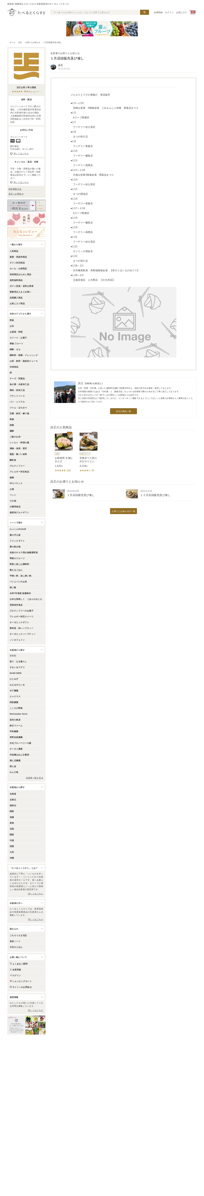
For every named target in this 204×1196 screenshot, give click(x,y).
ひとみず (14, 678)
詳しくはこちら (35, 893)
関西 (12, 834)
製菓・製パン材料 (18, 454)
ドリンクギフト (17, 540)
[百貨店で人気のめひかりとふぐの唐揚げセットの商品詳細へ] (86, 452)
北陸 (12, 828)
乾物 (12, 419)
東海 (12, 822)
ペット (13, 494)
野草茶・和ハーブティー (21, 628)
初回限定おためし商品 (20, 274)
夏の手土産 (15, 534)
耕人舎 (13, 766)
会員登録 (158, 12)
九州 (12, 851)
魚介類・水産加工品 (19, 384)
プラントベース (17, 395)
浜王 (20, 42)
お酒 (12, 488)
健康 (12, 477)
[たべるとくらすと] (26, 12)
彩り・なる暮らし (18, 661)
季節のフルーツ (17, 558)
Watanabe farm (18, 713)
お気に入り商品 (17, 303)
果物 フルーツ (16, 343)
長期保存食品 (16, 604)
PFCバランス (16, 483)
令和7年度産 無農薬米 (20, 593)
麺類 (12, 430)
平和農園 (14, 731)
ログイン (169, 12)
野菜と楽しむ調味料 (19, 563)
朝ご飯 (13, 587)
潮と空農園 (15, 760)
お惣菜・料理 (16, 331)
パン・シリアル (17, 401)
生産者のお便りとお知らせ (65, 53)
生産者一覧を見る (34, 777)
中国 (12, 840)
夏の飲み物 (15, 546)
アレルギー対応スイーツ (21, 616)
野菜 (12, 320)
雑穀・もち (15, 349)
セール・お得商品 (18, 268)
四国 (12, 846)
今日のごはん (16, 946)
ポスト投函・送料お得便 (21, 285)
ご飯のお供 (15, 436)
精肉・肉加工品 (17, 389)
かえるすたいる (17, 684)
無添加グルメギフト (19, 512)
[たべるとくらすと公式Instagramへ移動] (26, 1025)
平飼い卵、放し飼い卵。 (21, 575)
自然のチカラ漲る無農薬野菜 (24, 552)
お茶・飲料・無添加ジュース (24, 360)
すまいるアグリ (17, 667)
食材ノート (15, 941)
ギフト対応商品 (17, 262)
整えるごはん (16, 569)
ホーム (12, 42)
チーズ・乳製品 (17, 378)
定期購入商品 (16, 297)
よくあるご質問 (19, 963)
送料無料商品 (16, 280)
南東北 (13, 805)
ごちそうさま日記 (18, 935)
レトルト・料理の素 (19, 442)
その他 (13, 500)
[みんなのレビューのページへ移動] (26, 233)
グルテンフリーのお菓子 (21, 610)
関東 (12, 811)
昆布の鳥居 (15, 719)
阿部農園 (14, 702)
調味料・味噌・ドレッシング (24, 355)
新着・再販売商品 (18, 256)
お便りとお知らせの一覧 (123, 511)
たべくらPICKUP (18, 529)
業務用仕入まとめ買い (20, 291)
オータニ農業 (16, 748)
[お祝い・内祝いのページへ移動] (26, 219)
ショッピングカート (22, 981)
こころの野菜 (16, 707)
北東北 (13, 799)
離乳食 (13, 459)
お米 (12, 325)
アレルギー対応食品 (19, 471)
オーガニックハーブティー (23, 633)
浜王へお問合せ (16, 193)
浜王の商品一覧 (123, 411)
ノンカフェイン (17, 639)
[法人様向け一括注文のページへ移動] (26, 205)
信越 (12, 816)
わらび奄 (14, 771)
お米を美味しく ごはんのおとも (26, 598)
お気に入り (181, 12)
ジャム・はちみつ (18, 407)
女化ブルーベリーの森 (20, 742)
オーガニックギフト (19, 622)
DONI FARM (15, 672)
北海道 (13, 793)
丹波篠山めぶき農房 (19, 754)
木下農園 (14, 690)
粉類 (12, 424)
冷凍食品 (14, 366)
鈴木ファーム (16, 725)
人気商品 (14, 250)
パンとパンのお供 (18, 581)
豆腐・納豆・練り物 (19, 413)
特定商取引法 (15, 188)
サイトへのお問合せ (22, 986)
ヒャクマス (15, 696)
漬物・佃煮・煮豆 (18, 448)
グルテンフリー (17, 465)
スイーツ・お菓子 (18, 337)
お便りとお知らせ (32, 42)
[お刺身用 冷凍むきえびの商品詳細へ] (61, 452)
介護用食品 (15, 506)
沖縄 (12, 857)
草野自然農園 (16, 737)
